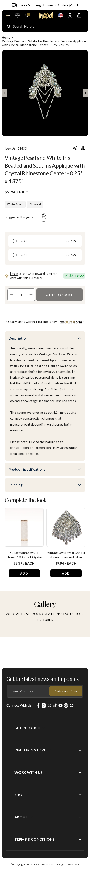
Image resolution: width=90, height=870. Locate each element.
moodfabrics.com (43, 864)
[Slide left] (4, 93)
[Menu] (8, 15)
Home (6, 37)
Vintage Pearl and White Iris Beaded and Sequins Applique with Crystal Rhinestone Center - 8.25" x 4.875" (44, 43)
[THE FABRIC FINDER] (17, 15)
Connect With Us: (19, 705)
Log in (14, 273)
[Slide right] (85, 93)
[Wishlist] (26, 15)
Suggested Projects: (19, 217)
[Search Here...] (9, 26)
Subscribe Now (66, 691)
